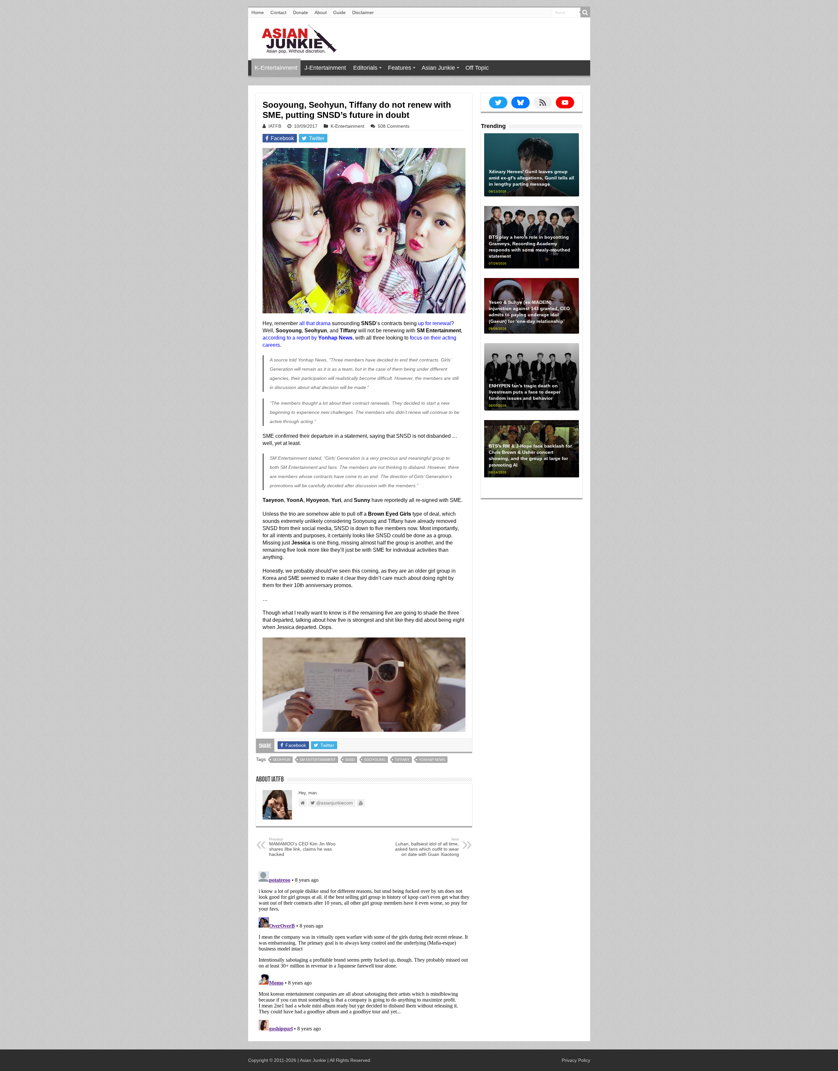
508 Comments (394, 126)
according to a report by (308, 338)
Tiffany (402, 760)
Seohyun (281, 760)
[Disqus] (364, 950)
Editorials (365, 68)
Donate (300, 12)
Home (257, 12)
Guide (339, 12)
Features (399, 68)
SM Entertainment (318, 760)
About (321, 12)
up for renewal (434, 323)
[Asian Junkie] (295, 38)
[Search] (585, 12)
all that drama (315, 323)
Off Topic (477, 68)
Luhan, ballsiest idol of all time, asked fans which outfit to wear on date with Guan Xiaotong (427, 847)
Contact (278, 12)
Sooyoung (375, 760)
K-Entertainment (276, 68)
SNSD (350, 760)
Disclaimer (363, 12)
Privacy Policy (576, 1060)
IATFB (274, 126)
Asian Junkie (438, 68)
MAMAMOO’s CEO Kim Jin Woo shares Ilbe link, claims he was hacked (302, 847)
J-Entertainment (325, 68)
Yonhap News (432, 760)
